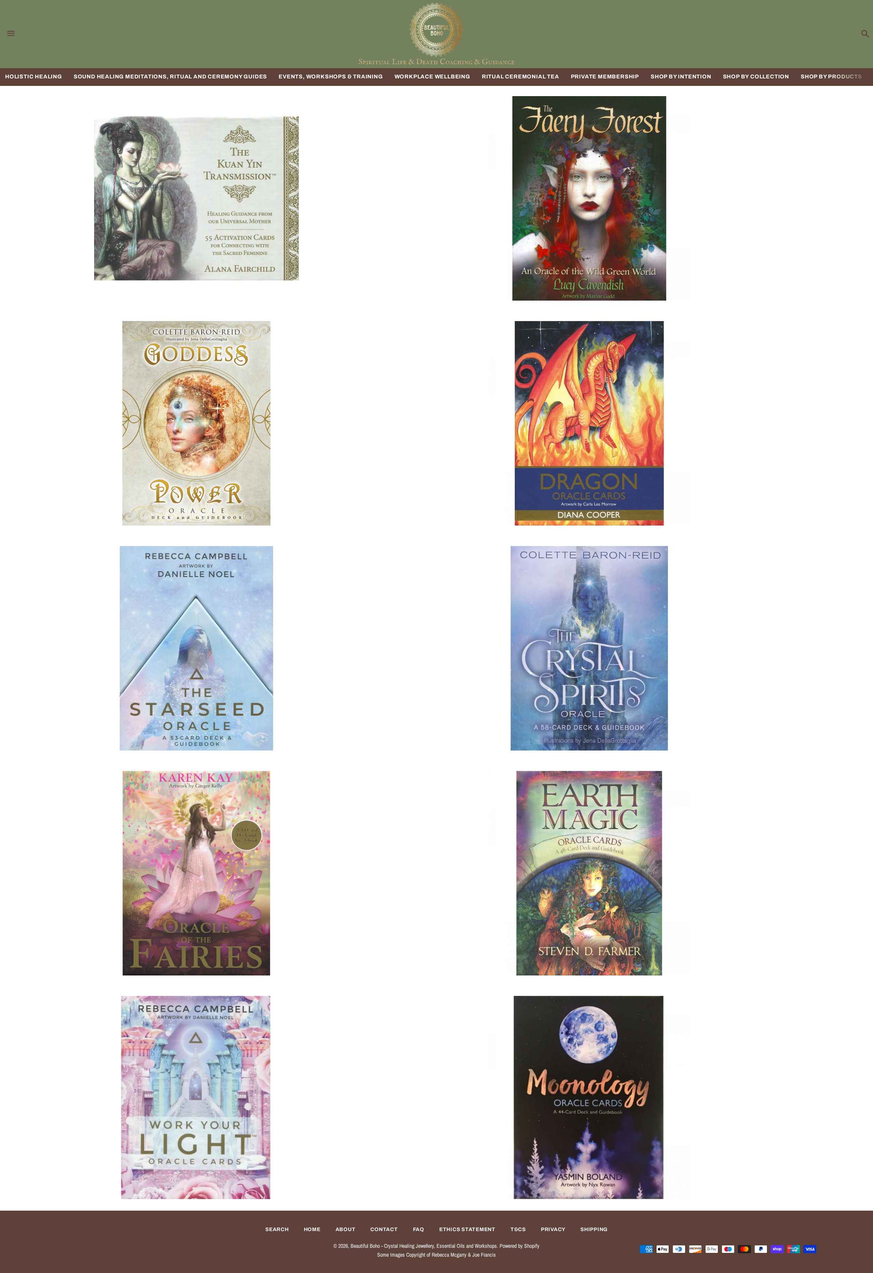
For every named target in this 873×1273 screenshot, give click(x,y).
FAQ (418, 1229)
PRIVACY (553, 1229)
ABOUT (346, 1229)
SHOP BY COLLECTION (756, 76)
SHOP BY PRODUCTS (831, 76)
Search (277, 1229)
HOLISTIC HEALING (33, 76)
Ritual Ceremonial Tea (520, 76)
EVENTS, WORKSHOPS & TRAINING (331, 76)
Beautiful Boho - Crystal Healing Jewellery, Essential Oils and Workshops (424, 1245)
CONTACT (384, 1229)
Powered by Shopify (519, 1245)
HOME (312, 1229)
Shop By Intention (681, 76)
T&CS (518, 1229)
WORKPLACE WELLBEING (432, 76)
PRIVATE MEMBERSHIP (605, 76)
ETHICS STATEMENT (467, 1229)
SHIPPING (594, 1229)
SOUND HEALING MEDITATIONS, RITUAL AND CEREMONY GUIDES (170, 76)
